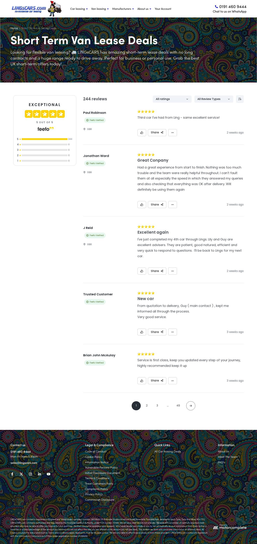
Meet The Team (227, 457)
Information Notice (97, 462)
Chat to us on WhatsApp (230, 11)
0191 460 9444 (20, 451)
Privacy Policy (94, 494)
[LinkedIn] (39, 475)
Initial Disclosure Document (102, 473)
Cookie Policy (93, 457)
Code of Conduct (95, 451)
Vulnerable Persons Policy (101, 467)
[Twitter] (21, 475)
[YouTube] (48, 475)
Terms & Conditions (97, 478)
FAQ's (221, 462)
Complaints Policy (96, 489)
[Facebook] (12, 475)
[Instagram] (30, 475)
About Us (223, 451)
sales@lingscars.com (23, 462)
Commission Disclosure (99, 499)
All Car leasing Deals (167, 451)
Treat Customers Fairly (99, 483)
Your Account (163, 8)
